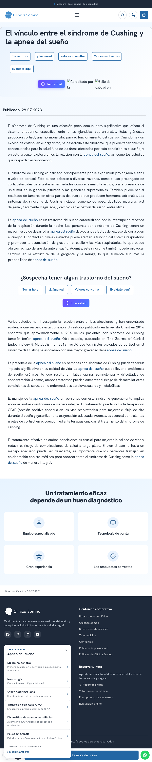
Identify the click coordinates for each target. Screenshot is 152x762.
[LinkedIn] (27, 634)
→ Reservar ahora (91, 684)
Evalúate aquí (21, 69)
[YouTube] (37, 634)
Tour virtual (54, 84)
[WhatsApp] (145, 755)
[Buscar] (122, 15)
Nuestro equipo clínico (93, 616)
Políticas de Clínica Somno (96, 654)
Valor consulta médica (93, 691)
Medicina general (19, 752)
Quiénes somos (89, 623)
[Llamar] (133, 15)
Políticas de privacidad (93, 648)
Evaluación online (90, 703)
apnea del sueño (96, 154)
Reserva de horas (84, 755)
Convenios (86, 641)
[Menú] (79, 15)
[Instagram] (17, 634)
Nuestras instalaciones (93, 629)
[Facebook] (7, 634)
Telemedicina (87, 635)
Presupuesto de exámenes (96, 697)
